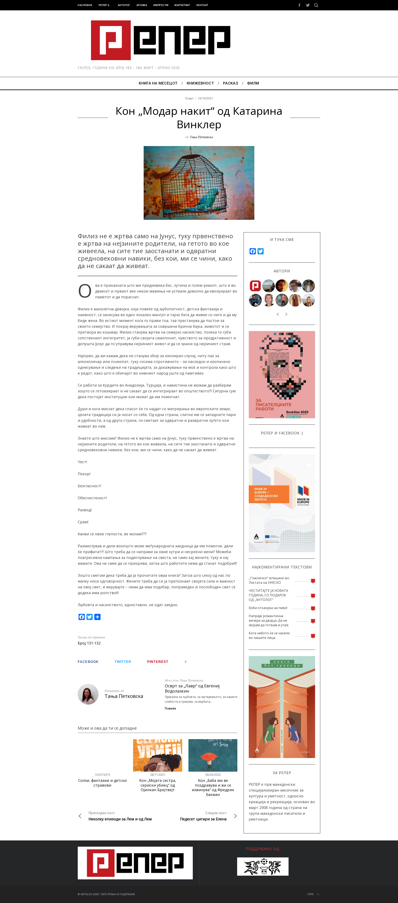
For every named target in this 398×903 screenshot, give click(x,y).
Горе (310, 894)
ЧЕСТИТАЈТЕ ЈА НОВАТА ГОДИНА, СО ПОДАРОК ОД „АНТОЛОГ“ (268, 595)
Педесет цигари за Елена (203, 816)
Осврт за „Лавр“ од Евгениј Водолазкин (192, 688)
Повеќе (170, 708)
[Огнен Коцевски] (308, 285)
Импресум (160, 5)
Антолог (124, 5)
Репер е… (105, 5)
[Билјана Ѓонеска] (295, 300)
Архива (141, 5)
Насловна (85, 5)
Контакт (202, 5)
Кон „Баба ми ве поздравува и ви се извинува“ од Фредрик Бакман (213, 787)
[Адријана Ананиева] (268, 300)
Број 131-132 (89, 643)
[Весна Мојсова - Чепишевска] (268, 285)
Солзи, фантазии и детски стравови (102, 783)
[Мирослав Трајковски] (282, 300)
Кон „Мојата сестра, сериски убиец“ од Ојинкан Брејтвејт (157, 785)
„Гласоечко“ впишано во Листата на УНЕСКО (269, 580)
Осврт (189, 98)
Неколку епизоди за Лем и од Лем (120, 816)
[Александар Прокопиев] (255, 300)
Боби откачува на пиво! (268, 608)
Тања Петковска (201, 137)
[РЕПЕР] (255, 285)
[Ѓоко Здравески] (282, 285)
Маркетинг (182, 5)
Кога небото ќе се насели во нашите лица (269, 635)
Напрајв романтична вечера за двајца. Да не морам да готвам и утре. (269, 620)
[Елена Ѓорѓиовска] (308, 300)
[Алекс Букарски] (295, 285)
